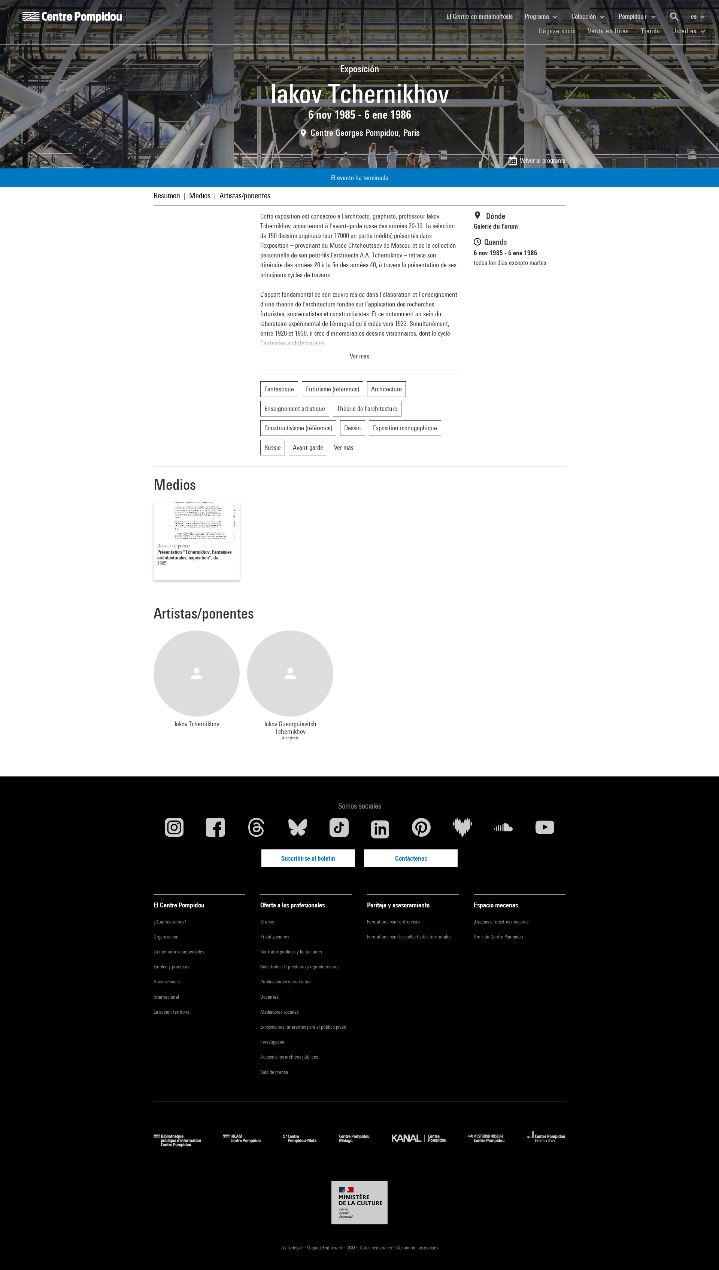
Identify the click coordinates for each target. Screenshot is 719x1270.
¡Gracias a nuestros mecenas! (502, 922)
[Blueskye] (297, 829)
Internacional (166, 997)
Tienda (653, 31)
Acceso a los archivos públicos (289, 1057)
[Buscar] (674, 16)
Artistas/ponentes (244, 195)
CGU (351, 1248)
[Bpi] (183, 1144)
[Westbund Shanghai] (492, 1144)
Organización (166, 937)
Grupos (267, 922)
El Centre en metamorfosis (482, 16)
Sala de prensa (274, 1072)
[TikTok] (339, 829)
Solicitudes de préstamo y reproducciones (299, 967)
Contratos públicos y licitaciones (291, 952)
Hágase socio (560, 31)
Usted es (685, 31)
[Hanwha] (546, 1144)
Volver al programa (542, 160)
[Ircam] (247, 1144)
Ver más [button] (359, 356)
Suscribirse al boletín (308, 858)
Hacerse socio (167, 981)
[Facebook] (215, 829)
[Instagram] (174, 829)
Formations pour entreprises (393, 922)
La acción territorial (172, 1012)
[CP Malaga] (359, 1144)
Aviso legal (292, 1248)
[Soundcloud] (503, 829)
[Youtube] (544, 829)
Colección (584, 16)
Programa (537, 16)
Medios (199, 195)
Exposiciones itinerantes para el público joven (303, 1027)
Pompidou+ (634, 16)
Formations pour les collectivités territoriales (409, 937)
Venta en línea (608, 31)
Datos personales (376, 1248)
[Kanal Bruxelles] (424, 1144)
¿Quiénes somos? (170, 922)
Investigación (273, 1042)
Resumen (167, 195)
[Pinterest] (421, 829)
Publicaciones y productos (285, 981)
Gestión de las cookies (417, 1248)
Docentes (269, 997)
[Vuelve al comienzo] (701, 1252)
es (694, 16)
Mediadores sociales (279, 1012)
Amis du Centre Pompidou (498, 937)
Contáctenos (411, 858)
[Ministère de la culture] (359, 1202)
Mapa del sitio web (324, 1248)
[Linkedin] (380, 829)
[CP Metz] (305, 1144)
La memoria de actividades (179, 952)
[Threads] (256, 829)
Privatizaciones (274, 937)
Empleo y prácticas (171, 967)
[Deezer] (462, 829)
